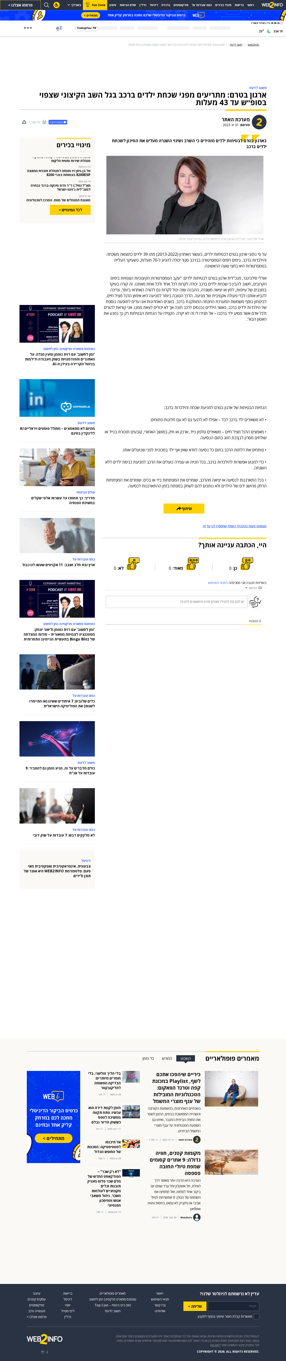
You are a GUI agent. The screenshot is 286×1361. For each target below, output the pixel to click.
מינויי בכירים (223, 5)
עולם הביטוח (128, 5)
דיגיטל (154, 5)
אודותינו (160, 1311)
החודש (167, 1058)
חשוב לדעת (113, 1311)
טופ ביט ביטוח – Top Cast (113, 1305)
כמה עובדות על (202, 5)
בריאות (239, 5)
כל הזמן (148, 1058)
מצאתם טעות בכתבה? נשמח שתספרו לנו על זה (235, 526)
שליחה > (195, 1306)
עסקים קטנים (37, 1299)
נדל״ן (142, 5)
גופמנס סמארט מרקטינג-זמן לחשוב (112, 1299)
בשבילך (76, 5)
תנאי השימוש (160, 1299)
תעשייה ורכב (36, 1311)
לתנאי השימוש (218, 582)
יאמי (68, 1305)
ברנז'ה (165, 5)
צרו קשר (160, 1305)
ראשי (250, 5)
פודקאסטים (181, 5)
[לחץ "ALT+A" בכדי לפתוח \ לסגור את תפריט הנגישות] (56, 5)
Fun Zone (99, 5)
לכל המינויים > (70, 209)
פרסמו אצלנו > (20, 5)
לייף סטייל (68, 1311)
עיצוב (112, 5)
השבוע (185, 1058)
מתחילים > (91, 15)
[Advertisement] (143, 66)
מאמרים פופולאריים (113, 1293)
